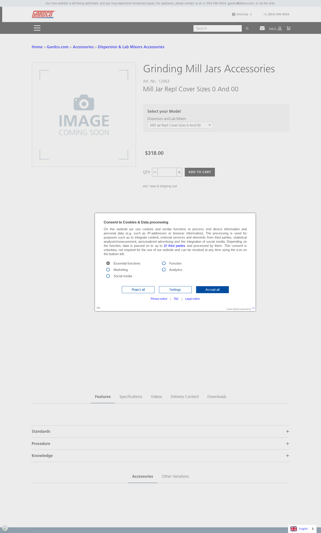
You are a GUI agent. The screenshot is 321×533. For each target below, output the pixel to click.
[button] (138, 289)
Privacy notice (159, 298)
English (303, 528)
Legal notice (192, 298)
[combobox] (302, 528)
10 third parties (174, 245)
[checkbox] (163, 263)
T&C (176, 298)
